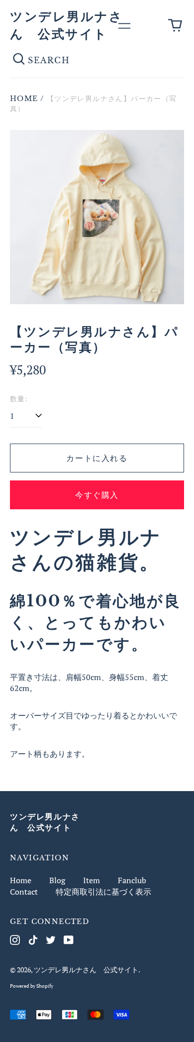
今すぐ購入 (97, 495)
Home (24, 98)
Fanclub (132, 880)
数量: (19, 398)
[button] (175, 25)
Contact (24, 891)
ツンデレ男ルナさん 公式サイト (86, 969)
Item (91, 880)
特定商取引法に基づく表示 (103, 891)
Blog (57, 880)
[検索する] (19, 60)
